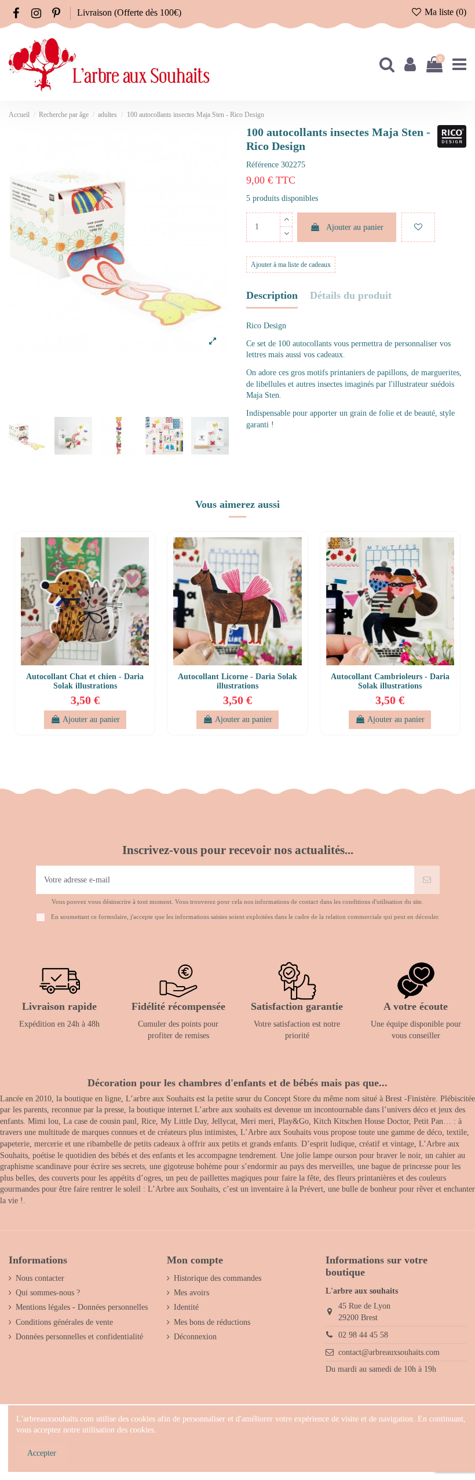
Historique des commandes (217, 1278)
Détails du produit (351, 295)
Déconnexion (195, 1336)
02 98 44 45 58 (363, 1335)
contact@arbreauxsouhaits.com (389, 1352)
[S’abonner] (427, 880)
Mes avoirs (191, 1292)
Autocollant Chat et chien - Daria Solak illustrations (85, 681)
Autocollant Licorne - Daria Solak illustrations (237, 681)
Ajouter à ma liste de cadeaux (291, 265)
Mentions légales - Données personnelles (82, 1307)
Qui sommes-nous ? (48, 1292)
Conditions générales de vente (64, 1322)
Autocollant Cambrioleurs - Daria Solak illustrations (390, 681)
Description (272, 295)
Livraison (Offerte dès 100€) (129, 12)
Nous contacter (40, 1278)
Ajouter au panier (354, 227)
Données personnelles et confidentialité (79, 1336)
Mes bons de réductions (212, 1322)
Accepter (41, 1453)
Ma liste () (444, 12)
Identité (186, 1307)
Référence (262, 164)
